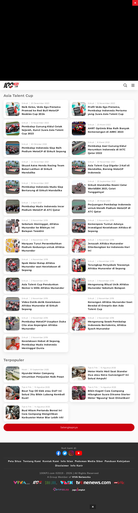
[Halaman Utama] (10, 85)
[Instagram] (71, 453)
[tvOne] (93, 482)
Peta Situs (14, 461)
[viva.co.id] (21, 482)
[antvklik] (119, 482)
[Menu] (133, 85)
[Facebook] (58, 453)
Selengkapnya (69, 427)
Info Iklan (67, 461)
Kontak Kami (51, 461)
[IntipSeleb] (61, 489)
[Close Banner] (93, 507)
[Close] (135, 3)
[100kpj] (37, 482)
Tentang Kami (32, 461)
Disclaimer (62, 465)
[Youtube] (78, 453)
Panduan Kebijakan (117, 461)
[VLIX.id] (66, 482)
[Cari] (125, 85)
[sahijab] (51, 482)
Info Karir (77, 465)
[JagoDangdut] (78, 489)
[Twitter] (64, 453)
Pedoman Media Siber (89, 461)
